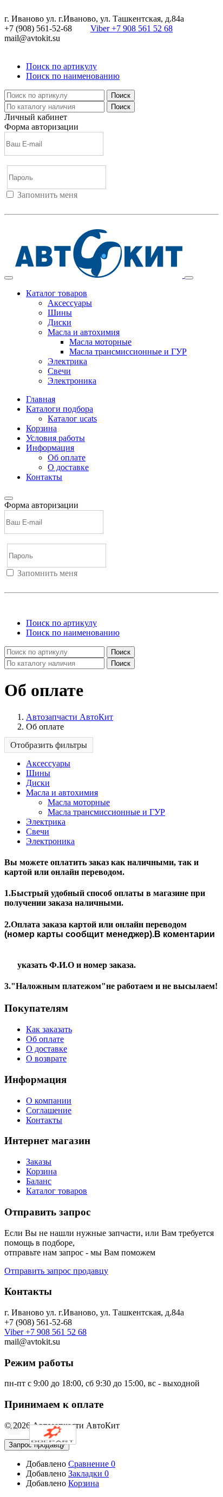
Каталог (56, 293)
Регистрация (53, 204)
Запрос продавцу (37, 1445)
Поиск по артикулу (61, 66)
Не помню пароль (37, 224)
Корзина (41, 428)
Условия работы (55, 438)
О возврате (46, 1058)
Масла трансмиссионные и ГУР (128, 351)
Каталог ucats (72, 418)
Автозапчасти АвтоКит (69, 716)
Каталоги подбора (59, 408)
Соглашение (48, 1110)
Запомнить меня (47, 194)
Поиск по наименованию (73, 76)
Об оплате (67, 457)
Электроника (72, 380)
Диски (59, 322)
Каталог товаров (56, 1190)
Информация (50, 447)
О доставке (68, 467)
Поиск (120, 95)
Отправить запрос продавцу (56, 1270)
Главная (40, 399)
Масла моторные (100, 341)
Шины (60, 312)
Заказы (38, 1161)
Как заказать (49, 1029)
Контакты (44, 477)
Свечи (59, 371)
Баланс (38, 1181)
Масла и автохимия (84, 332)
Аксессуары (70, 303)
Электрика (67, 361)
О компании (48, 1100)
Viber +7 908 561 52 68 (131, 28)
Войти (16, 204)
